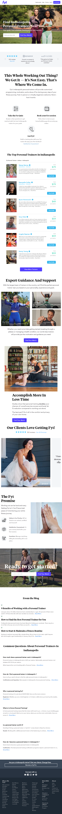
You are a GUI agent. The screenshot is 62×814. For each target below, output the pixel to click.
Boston (4, 793)
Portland (34, 784)
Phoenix (24, 805)
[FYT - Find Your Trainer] (4, 2)
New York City (26, 794)
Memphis (24, 784)
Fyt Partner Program (45, 807)
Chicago (4, 798)
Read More (38, 614)
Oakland (24, 796)
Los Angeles (15, 802)
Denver (4, 807)
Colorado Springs (4, 801)
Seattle (34, 797)
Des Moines (15, 783)
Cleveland (5, 799)
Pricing (53, 785)
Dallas (3, 806)
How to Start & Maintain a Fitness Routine (21, 630)
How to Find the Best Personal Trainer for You (23, 619)
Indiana (19, 160)
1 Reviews (28, 184)
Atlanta (4, 788)
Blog (53, 793)
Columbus (5, 804)
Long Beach (15, 801)
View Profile (51, 176)
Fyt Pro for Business (44, 799)
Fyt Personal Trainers (11, 160)
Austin (4, 789)
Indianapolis (26, 160)
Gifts (53, 786)
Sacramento (35, 789)
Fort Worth (15, 788)
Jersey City (15, 796)
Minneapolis (25, 791)
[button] (4, 59)
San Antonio (35, 791)
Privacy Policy (55, 790)
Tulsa (33, 804)
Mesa (23, 786)
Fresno (14, 789)
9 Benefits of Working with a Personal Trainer (23, 608)
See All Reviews (41, 432)
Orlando (24, 802)
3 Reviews (28, 166)
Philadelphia (25, 804)
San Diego (35, 792)
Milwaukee (25, 789)
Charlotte (4, 794)
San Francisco (35, 794)
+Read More (37, 173)
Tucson (34, 802)
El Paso (14, 786)
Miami (23, 788)
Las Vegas (14, 799)
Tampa (34, 801)
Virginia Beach (36, 805)
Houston (14, 791)
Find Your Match (25, 35)
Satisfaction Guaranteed (31, 144)
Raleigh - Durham (34, 787)
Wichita (34, 810)
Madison (24, 783)
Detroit (14, 784)
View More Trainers (31, 269)
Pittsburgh (35, 783)
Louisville (14, 804)
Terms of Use (55, 791)
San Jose (34, 796)
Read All (12, 61)
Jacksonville (15, 794)
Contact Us (55, 788)
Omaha (24, 801)
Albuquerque (5, 785)
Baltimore (4, 791)
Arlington (4, 786)
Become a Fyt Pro (31, 765)
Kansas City (15, 797)
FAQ (53, 783)
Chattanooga (5, 796)
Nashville (24, 792)
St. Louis (34, 799)
